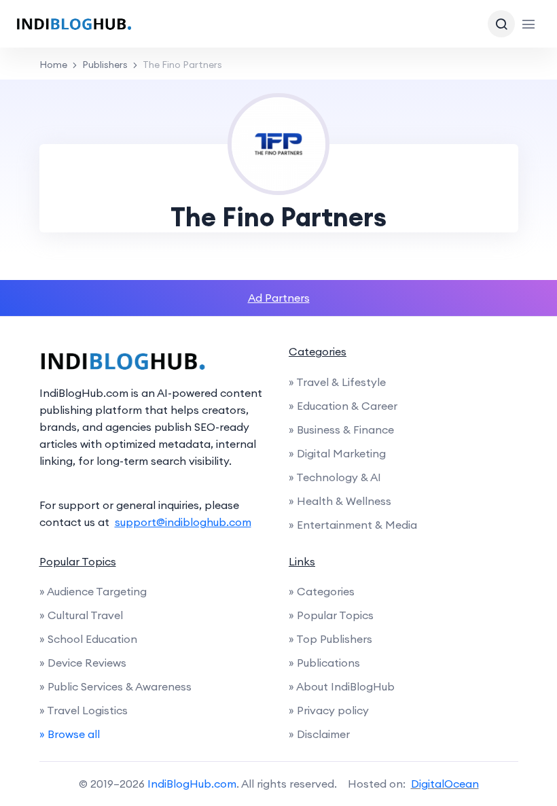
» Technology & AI (335, 477)
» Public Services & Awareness (115, 686)
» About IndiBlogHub (342, 686)
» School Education (88, 639)
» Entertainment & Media (353, 524)
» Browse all (69, 734)
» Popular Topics (331, 615)
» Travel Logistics (83, 710)
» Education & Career (343, 406)
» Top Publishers (330, 639)
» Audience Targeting (93, 591)
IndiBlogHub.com (191, 783)
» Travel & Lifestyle (337, 382)
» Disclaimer (319, 734)
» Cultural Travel (81, 615)
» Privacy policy (329, 710)
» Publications (324, 662)
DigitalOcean (445, 783)
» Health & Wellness (340, 501)
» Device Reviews (82, 662)
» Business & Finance (341, 429)
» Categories (322, 591)
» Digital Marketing (337, 453)
